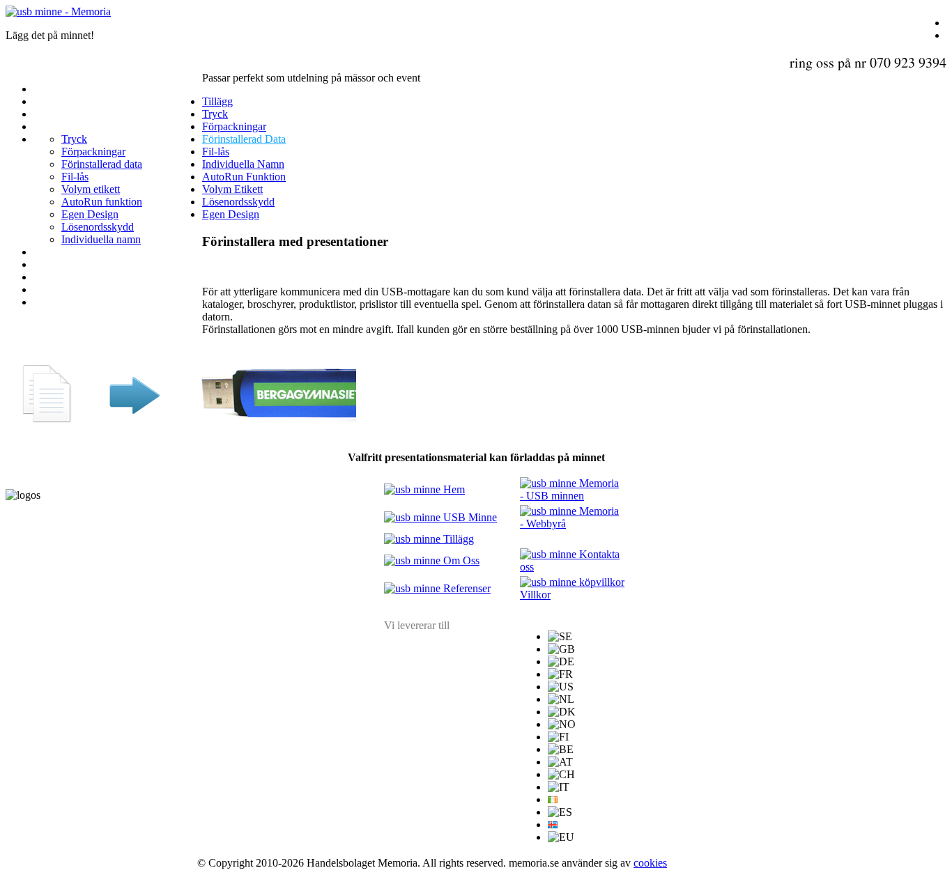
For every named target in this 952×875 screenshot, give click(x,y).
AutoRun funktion (101, 202)
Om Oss (459, 560)
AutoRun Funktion (244, 177)
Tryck (74, 139)
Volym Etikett (232, 189)
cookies (650, 863)
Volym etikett (90, 189)
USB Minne (468, 517)
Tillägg (217, 101)
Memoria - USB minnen (569, 489)
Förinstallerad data (101, 164)
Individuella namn (101, 239)
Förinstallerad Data (244, 139)
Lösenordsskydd (97, 227)
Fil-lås (75, 177)
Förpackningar (93, 151)
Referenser (465, 588)
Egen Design (89, 214)
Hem (452, 489)
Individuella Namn (243, 164)
